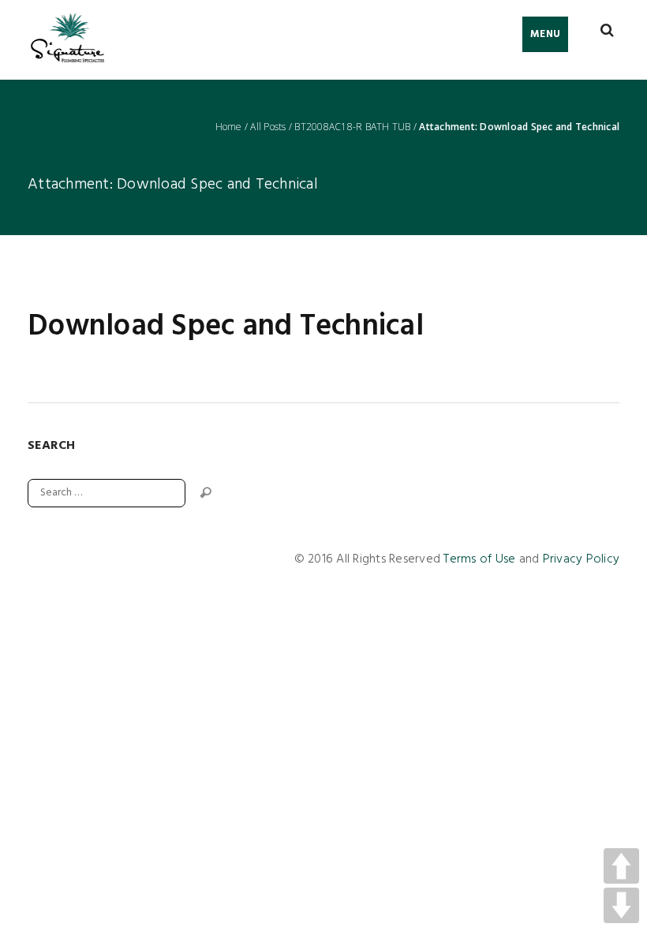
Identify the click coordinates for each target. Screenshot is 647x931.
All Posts (268, 127)
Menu (545, 34)
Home (228, 127)
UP (621, 866)
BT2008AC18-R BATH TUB (352, 127)
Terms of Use (479, 559)
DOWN (621, 905)
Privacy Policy (581, 559)
